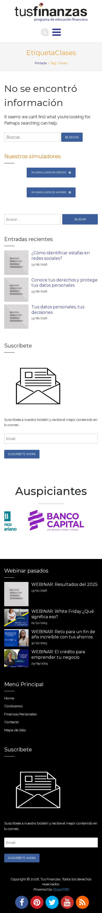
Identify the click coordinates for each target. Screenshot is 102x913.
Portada (41, 63)
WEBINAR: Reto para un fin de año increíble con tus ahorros (63, 634)
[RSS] (81, 902)
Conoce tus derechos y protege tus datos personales (64, 283)
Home (9, 698)
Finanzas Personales (20, 714)
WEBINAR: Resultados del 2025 (64, 584)
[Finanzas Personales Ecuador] (51, 12)
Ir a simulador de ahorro (48, 192)
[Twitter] (51, 902)
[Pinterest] (35, 902)
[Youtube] (66, 902)
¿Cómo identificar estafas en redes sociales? (60, 255)
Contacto (11, 722)
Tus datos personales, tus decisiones (57, 309)
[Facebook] (20, 902)
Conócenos (13, 706)
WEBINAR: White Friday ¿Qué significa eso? (62, 614)
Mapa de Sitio (15, 730)
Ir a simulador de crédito (48, 172)
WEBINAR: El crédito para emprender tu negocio (58, 654)
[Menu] (56, 32)
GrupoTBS (61, 889)
